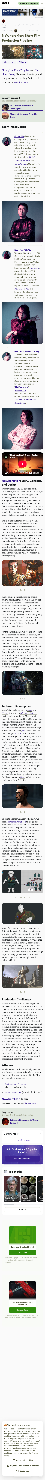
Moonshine (34, 268)
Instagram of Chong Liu (16, 1084)
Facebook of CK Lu (13, 1092)
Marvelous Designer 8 (16, 821)
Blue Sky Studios (21, 289)
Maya (29, 710)
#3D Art (22, 62)
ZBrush (5, 713)
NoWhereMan (21, 82)
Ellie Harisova (22, 31)
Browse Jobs (22, 1310)
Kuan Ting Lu (21, 70)
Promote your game (29, 3)
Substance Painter (28, 713)
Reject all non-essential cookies (24, 1465)
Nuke (22, 777)
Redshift (18, 733)
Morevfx (26, 160)
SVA (23, 730)
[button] (22, 573)
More (21, 1209)
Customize (24, 1471)
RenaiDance (20, 390)
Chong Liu (7, 70)
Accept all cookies (24, 1460)
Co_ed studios (20, 164)
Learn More (22, 1252)
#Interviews (9, 62)
